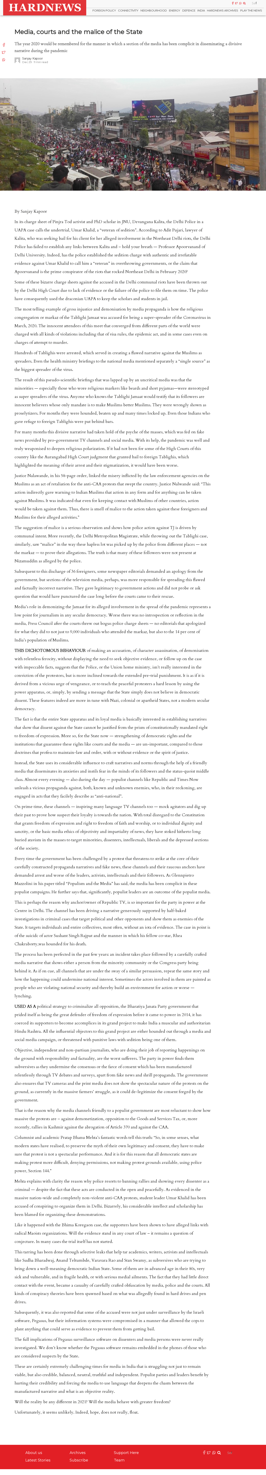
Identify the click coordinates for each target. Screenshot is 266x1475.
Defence (188, 10)
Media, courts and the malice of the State (79, 32)
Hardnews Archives (222, 10)
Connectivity (128, 10)
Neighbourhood (153, 10)
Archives (78, 1452)
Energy (174, 10)
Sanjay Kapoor (32, 58)
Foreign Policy (104, 10)
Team (119, 1460)
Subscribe (79, 1460)
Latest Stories (37, 1460)
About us (33, 1452)
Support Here (126, 1452)
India (201, 10)
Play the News (251, 10)
